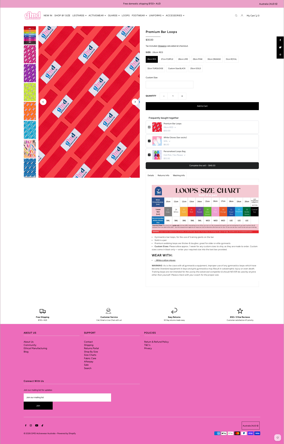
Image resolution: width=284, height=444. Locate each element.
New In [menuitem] (48, 15)
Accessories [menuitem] (174, 15)
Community (30, 345)
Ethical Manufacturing (35, 348)
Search (87, 368)
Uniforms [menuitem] (155, 15)
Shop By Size (91, 351)
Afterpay (88, 361)
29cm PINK (197, 59)
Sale (86, 364)
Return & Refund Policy (156, 341)
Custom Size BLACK (176, 68)
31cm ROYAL (231, 59)
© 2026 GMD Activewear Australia (39, 433)
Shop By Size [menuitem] (62, 15)
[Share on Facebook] (280, 40)
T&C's (147, 345)
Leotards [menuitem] (78, 15)
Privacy (148, 348)
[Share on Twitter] (280, 47)
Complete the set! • (202, 165)
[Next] (135, 102)
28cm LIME (183, 59)
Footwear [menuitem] (138, 15)
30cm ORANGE (214, 59)
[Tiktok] (42, 425)
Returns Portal (91, 348)
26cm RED (151, 59)
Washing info (179, 175)
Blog (26, 351)
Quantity (151, 96)
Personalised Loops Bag (174, 151)
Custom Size (152, 77)
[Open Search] (236, 15)
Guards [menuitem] (113, 15)
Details (151, 175)
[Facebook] (25, 425)
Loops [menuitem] (126, 15)
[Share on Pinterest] (280, 55)
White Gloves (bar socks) (175, 137)
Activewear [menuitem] (96, 15)
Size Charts (90, 355)
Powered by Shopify (66, 433)
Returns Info (163, 175)
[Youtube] (36, 425)
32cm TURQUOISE (155, 68)
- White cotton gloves (165, 260)
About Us (28, 341)
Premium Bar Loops (172, 123)
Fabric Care (90, 358)
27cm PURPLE (167, 59)
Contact (88, 341)
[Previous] (43, 102)
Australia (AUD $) (268, 4)
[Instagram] (31, 425)
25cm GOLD (195, 68)
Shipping (162, 46)
